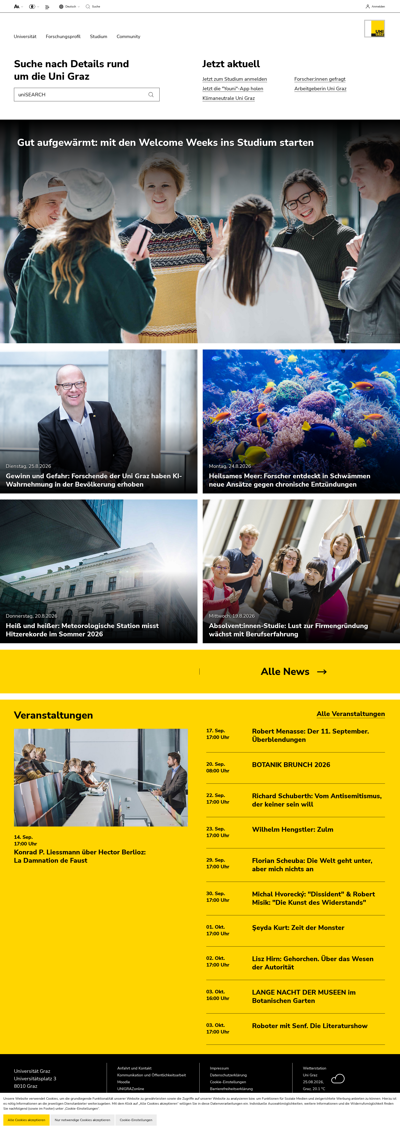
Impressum (219, 1068)
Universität (25, 36)
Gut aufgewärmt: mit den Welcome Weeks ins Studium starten (165, 142)
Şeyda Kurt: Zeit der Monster (298, 927)
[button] (17, 6)
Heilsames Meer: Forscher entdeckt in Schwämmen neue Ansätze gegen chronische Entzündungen (289, 480)
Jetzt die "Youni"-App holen (232, 88)
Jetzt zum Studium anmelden (234, 79)
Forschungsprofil (63, 36)
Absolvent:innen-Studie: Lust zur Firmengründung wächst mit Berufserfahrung (288, 630)
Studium (98, 36)
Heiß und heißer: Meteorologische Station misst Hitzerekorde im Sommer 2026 (82, 630)
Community (128, 36)
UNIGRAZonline (130, 1088)
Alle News (285, 671)
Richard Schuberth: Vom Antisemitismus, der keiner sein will (317, 800)
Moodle (123, 1081)
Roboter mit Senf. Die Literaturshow (310, 1025)
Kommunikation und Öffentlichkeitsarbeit (151, 1075)
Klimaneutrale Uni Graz (228, 98)
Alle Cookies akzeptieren (26, 1120)
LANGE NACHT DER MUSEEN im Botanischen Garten (304, 996)
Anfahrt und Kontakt (134, 1068)
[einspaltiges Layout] (48, 6)
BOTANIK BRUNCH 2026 (291, 764)
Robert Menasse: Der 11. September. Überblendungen (310, 735)
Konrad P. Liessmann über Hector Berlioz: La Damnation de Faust (80, 856)
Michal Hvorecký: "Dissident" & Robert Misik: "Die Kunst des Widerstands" (313, 898)
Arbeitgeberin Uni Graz (320, 88)
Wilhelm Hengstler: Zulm (292, 829)
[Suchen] (151, 94)
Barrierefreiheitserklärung (231, 1088)
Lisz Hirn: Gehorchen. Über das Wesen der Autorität (313, 963)
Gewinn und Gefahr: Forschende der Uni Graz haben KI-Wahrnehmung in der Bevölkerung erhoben (94, 480)
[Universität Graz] (374, 29)
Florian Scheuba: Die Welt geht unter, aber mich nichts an (312, 865)
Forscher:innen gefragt (319, 79)
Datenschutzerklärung (228, 1075)
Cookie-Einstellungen (228, 1081)
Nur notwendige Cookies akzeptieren (82, 1120)
